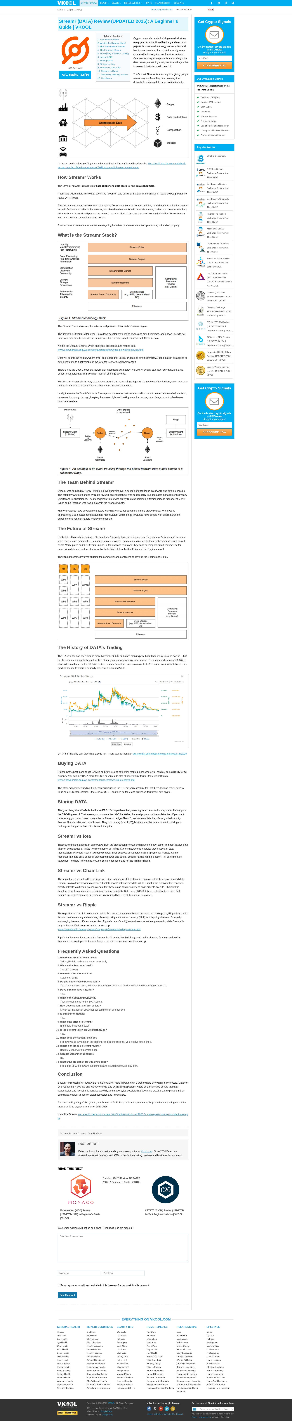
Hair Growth (122, 1363)
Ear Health (62, 1339)
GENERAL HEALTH (68, 1327)
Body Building (63, 1370)
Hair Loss (121, 1349)
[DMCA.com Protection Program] (67, 1413)
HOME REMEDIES (157, 1327)
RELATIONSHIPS (187, 1327)
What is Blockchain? (216, 156)
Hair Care (121, 1335)
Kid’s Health (62, 1349)
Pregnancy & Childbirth (158, 1381)
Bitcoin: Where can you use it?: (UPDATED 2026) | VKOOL (220, 371)
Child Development (186, 1363)
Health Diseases (95, 1346)
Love (179, 1332)
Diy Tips (210, 1335)
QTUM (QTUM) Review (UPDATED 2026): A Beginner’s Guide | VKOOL (220, 326)
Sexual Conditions (95, 1360)
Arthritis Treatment (96, 1363)
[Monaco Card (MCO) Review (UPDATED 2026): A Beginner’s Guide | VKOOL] (80, 1190)
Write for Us (169, 1414)
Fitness (60, 1332)
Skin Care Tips (154, 1360)
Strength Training (65, 1388)
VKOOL (111, 1403)
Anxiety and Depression (98, 1388)
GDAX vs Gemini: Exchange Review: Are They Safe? (217, 173)
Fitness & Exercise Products (160, 1388)
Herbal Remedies (155, 1370)
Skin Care (121, 1353)
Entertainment (213, 1356)
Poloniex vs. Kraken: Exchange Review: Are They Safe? (217, 218)
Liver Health (63, 1356)
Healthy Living (153, 1363)
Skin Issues (92, 1339)
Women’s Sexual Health (98, 1384)
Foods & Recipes (125, 1377)
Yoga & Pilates (124, 1374)
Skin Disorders (94, 1342)
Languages (182, 1339)
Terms (194, 1417)
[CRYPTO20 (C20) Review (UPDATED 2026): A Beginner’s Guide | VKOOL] (165, 1190)
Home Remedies (132, 3)
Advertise (158, 1414)
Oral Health (62, 1346)
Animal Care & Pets (216, 1384)
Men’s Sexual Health (97, 1381)
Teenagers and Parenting (189, 1381)
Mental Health (63, 1377)
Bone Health (63, 1353)
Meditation (152, 1339)
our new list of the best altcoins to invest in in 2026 (160, 753)
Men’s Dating (183, 1346)
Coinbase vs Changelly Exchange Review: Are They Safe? (218, 203)
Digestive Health (65, 1384)
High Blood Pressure (97, 1377)
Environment (213, 1349)
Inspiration (182, 1335)
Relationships (162, 3)
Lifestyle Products (215, 1367)
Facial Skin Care (155, 1356)
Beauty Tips (122, 1356)
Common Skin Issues (97, 1374)
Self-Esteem (182, 1342)
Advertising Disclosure (161, 9)
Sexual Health (93, 1356)
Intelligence (212, 1342)
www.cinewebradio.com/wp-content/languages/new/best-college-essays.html (99, 929)
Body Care (122, 1346)
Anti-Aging (122, 1342)
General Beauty (124, 1381)
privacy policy (205, 1417)
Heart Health (63, 1360)
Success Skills (213, 1363)
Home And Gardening (217, 1381)
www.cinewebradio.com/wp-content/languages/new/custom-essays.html (96, 780)
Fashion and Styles (126, 1388)
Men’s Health (63, 1363)
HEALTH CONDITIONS (100, 1327)
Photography (213, 1353)
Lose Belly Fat (94, 1349)
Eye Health (62, 1342)
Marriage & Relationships (189, 1384)
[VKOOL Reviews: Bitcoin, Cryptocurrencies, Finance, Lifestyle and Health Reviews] (67, 3)
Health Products (94, 1353)
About (150, 1414)
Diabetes (91, 1332)
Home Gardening (215, 1370)
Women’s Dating (185, 1360)
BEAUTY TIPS (125, 1327)
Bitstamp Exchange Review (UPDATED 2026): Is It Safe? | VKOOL (219, 311)
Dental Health (63, 1367)
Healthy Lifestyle (185, 1356)
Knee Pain (152, 1346)
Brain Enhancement (96, 1370)
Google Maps (106, 1411)
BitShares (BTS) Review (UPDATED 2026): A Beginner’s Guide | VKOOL (220, 341)
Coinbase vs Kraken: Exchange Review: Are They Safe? (217, 188)
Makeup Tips (123, 1367)
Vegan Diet (152, 1349)
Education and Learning (218, 1388)
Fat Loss (121, 1339)
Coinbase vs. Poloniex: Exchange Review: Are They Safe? (218, 247)
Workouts (121, 1332)
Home (60, 10)
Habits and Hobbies (186, 1370)
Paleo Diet (122, 1360)
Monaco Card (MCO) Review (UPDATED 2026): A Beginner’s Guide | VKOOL (80, 1214)
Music (209, 1332)
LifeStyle (179, 3)
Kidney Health (63, 1374)
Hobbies (210, 1339)
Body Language (184, 1353)
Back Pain (151, 1342)
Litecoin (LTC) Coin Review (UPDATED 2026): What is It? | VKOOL (219, 296)
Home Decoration (215, 1374)
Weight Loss (123, 1370)
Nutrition (151, 1335)
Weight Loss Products (157, 1384)
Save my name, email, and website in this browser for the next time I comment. (105, 1285)
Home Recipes (214, 1360)
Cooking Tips (213, 1346)
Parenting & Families (187, 1374)
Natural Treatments (156, 1377)
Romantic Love (184, 1349)
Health (104, 3)
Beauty (116, 3)
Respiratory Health (96, 1367)
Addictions (92, 1335)
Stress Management (186, 1377)
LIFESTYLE (213, 1327)
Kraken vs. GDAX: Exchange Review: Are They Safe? (217, 232)
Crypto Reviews (89, 3)
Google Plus (107, 1415)
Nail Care (151, 1332)
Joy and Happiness (186, 1367)
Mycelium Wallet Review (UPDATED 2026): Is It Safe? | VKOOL (218, 262)
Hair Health (152, 1353)
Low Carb (61, 1335)
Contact (179, 1414)
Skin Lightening (154, 1367)
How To (148, 3)
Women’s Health (65, 1381)
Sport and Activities (216, 1377)
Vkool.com (146, 1151)
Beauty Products (125, 1384)
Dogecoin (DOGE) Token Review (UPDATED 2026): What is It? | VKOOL (219, 356)
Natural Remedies (155, 1374)
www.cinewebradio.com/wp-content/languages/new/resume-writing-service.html (100, 350)
